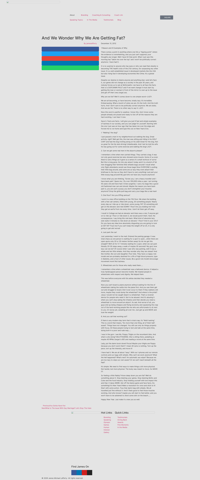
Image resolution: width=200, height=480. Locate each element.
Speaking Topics (76, 20)
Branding (84, 15)
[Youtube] (84, 472)
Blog (119, 20)
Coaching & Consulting (101, 15)
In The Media (92, 20)
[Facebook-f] (74, 472)
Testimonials (108, 20)
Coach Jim (118, 15)
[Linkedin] (79, 472)
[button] (70, 49)
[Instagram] (89, 472)
